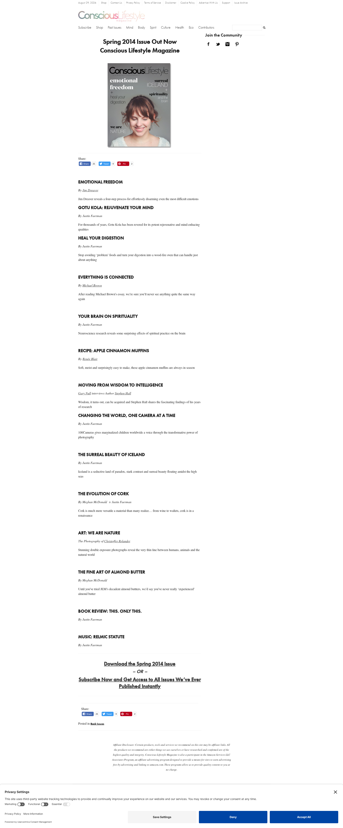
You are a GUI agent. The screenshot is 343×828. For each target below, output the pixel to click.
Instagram (227, 44)
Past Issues (114, 27)
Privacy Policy (133, 3)
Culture (166, 27)
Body (141, 27)
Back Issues (97, 724)
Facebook (208, 44)
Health (179, 27)
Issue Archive (241, 3)
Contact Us (116, 3)
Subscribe (84, 27)
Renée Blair (90, 359)
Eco (191, 27)
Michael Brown (92, 285)
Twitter (218, 44)
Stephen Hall (123, 393)
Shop (103, 3)
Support (226, 3)
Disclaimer (170, 3)
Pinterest (237, 44)
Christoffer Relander (117, 541)
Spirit (153, 27)
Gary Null (84, 393)
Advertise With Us (208, 3)
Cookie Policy (187, 3)
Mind (129, 27)
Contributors (206, 27)
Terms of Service (152, 3)
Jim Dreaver (90, 190)
